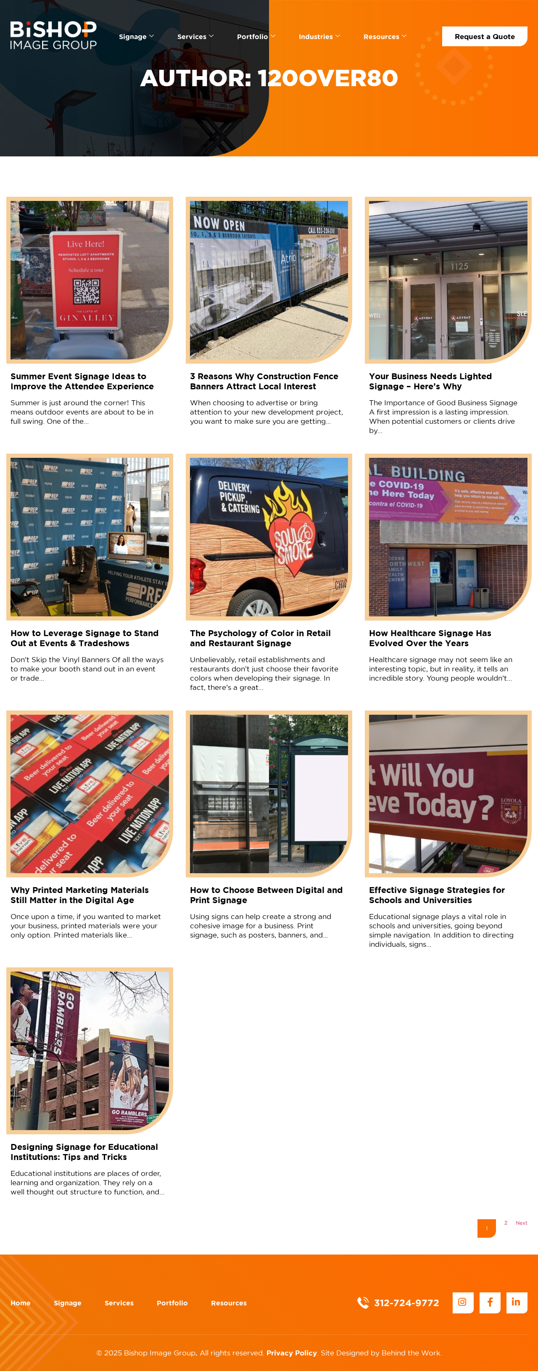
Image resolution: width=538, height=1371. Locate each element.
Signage (133, 36)
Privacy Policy (291, 1353)
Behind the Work (411, 1353)
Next (521, 1223)
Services (191, 36)
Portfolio (252, 36)
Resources (381, 36)
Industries (316, 36)
